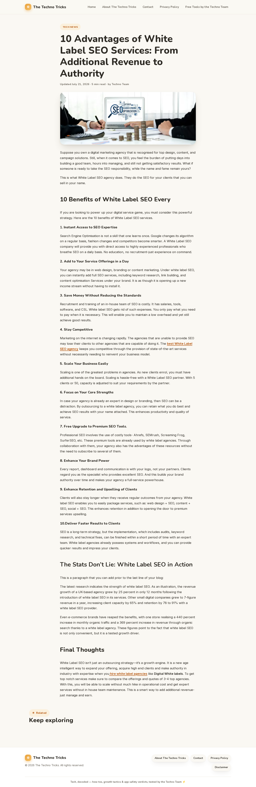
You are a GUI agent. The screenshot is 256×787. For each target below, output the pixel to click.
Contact (148, 7)
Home (92, 7)
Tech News (70, 26)
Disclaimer (221, 767)
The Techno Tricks (49, 7)
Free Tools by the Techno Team (206, 7)
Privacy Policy (169, 7)
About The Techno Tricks (119, 7)
